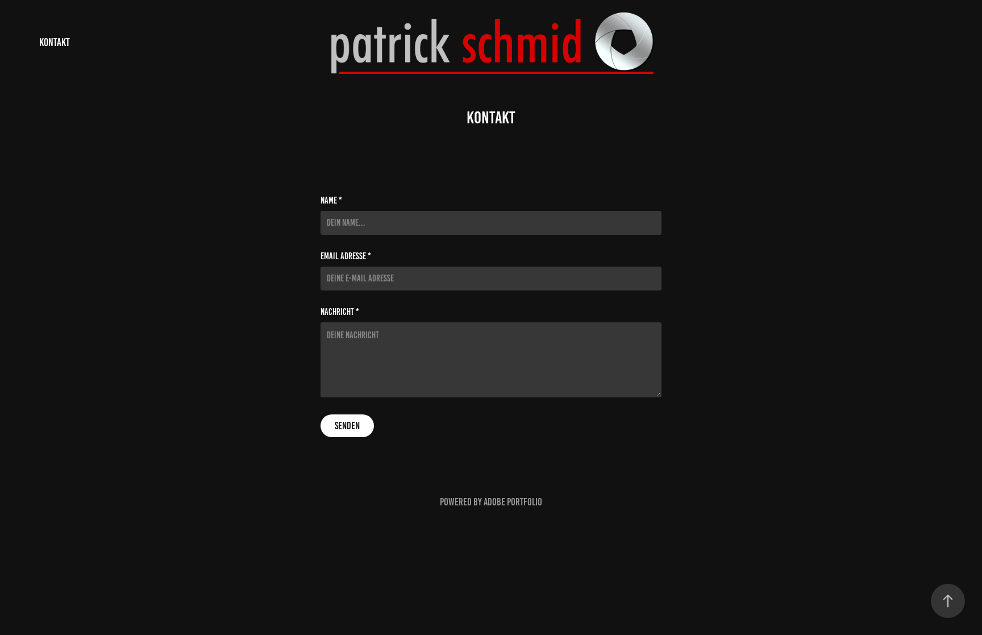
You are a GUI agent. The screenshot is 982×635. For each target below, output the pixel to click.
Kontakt (54, 42)
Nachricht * (340, 312)
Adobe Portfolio (513, 502)
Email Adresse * (346, 256)
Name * (331, 200)
